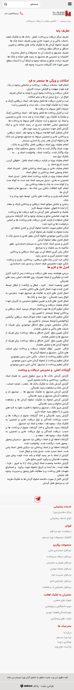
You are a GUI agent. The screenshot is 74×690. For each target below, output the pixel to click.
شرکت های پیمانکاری (61, 619)
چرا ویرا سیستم (64, 637)
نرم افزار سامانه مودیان (60, 569)
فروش (68, 526)
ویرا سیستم (65, 21)
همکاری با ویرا (64, 642)
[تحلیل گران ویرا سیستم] (61, 14)
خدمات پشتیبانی (62, 507)
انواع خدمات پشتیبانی (60, 518)
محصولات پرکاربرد (62, 545)
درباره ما (67, 633)
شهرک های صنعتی (62, 600)
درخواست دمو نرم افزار (60, 531)
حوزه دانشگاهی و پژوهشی (58, 606)
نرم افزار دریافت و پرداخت (59, 556)
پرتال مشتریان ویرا (62, 512)
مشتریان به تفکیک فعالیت (57, 595)
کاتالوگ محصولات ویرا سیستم (56, 537)
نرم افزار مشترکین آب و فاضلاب (56, 587)
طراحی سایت (47, 686)
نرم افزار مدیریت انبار (61, 575)
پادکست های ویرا (63, 647)
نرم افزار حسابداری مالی (59, 550)
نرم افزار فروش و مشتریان (59, 563)
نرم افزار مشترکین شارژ (60, 581)
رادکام (36, 686)
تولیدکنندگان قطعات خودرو (58, 612)
